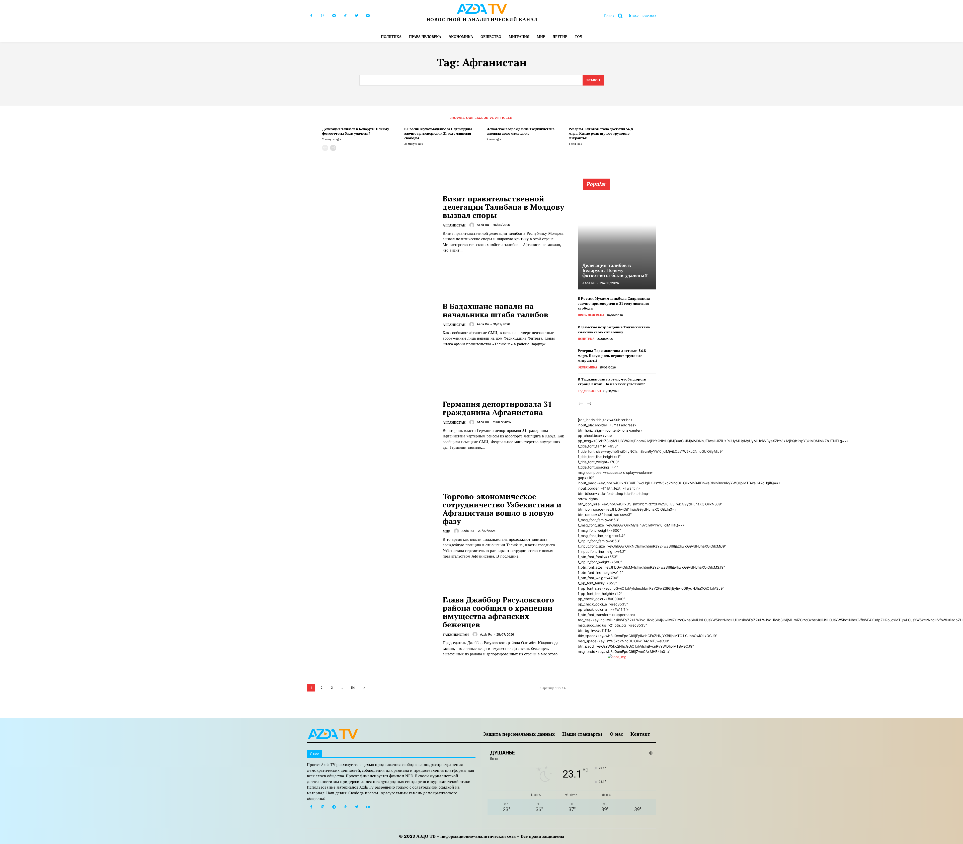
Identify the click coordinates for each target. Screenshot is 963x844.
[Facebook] (311, 15)
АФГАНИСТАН (454, 225)
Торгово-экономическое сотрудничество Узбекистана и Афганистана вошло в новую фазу (502, 508)
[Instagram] (322, 15)
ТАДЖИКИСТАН (456, 635)
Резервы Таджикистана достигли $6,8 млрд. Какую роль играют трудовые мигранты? (600, 133)
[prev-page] (325, 148)
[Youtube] (367, 15)
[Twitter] (356, 15)
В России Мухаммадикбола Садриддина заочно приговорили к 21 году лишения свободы (438, 133)
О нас (616, 734)
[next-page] (333, 148)
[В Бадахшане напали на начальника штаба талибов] (371, 324)
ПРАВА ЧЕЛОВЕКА (591, 315)
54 (353, 687)
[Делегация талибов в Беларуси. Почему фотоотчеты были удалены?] (617, 236)
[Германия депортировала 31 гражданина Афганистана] (371, 425)
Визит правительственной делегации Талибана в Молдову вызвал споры (503, 207)
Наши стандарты (582, 734)
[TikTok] (345, 15)
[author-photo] (472, 224)
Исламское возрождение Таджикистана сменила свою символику (520, 131)
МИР (446, 531)
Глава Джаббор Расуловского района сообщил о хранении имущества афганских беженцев (498, 612)
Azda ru (483, 225)
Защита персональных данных (519, 734)
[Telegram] (334, 15)
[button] (615, 16)
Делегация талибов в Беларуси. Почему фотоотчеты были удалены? (355, 131)
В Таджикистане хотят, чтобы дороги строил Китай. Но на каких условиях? (612, 382)
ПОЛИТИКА (586, 339)
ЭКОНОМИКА (587, 367)
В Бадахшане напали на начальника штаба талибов (495, 310)
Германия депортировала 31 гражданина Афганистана (497, 408)
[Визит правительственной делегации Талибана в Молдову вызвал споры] (371, 224)
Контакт (640, 734)
